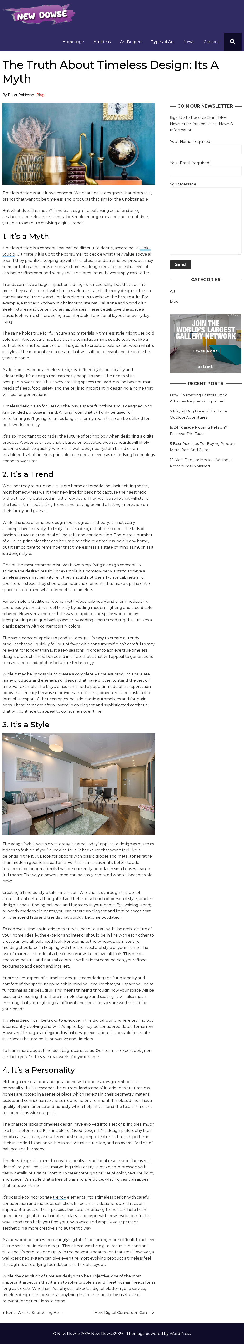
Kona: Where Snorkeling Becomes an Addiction (34, 1312)
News (189, 42)
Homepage (73, 42)
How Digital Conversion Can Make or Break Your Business (124, 1312)
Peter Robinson (21, 95)
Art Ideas (102, 42)
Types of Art (162, 42)
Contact (211, 42)
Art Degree (131, 42)
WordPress (180, 1333)
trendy (59, 1197)
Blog (40, 95)
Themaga (135, 1333)
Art (172, 291)
